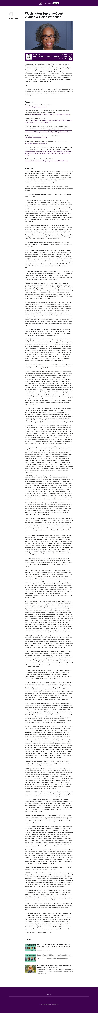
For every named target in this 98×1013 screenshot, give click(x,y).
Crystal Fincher (13, 18)
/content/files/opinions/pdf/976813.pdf (36, 137)
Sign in (49, 3)
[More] (14, 3)
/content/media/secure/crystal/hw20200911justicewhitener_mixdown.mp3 (50, 114)
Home (13, 8)
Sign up (49, 994)
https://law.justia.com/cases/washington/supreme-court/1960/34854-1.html (46, 161)
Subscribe (56, 3)
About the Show (21, 8)
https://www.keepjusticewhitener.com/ (36, 107)
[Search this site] (46, 3)
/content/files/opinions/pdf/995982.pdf (36, 143)
